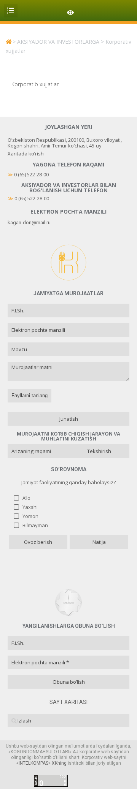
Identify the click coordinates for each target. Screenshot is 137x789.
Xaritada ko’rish (26, 153)
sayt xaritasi (68, 702)
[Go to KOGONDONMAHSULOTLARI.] (8, 41)
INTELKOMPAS (33, 763)
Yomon (30, 516)
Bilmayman (35, 525)
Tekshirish (99, 451)
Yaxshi (30, 507)
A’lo (26, 497)
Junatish (68, 418)
